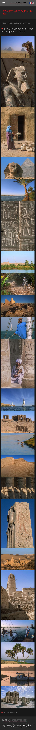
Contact (29, 727)
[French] (30, 3)
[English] (33, 3)
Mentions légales (19, 727)
